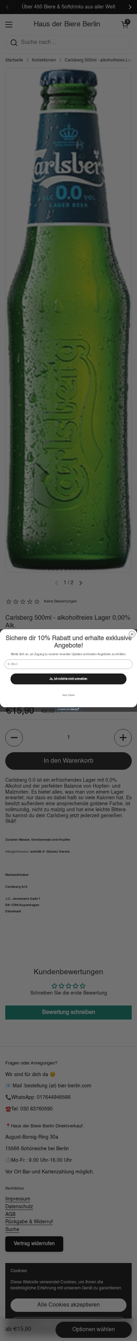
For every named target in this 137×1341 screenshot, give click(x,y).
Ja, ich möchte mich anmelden (68, 679)
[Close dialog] (132, 634)
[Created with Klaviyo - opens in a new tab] (68, 710)
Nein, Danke (68, 696)
